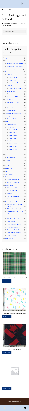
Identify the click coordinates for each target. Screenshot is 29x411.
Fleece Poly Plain (11, 157)
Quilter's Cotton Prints (12, 188)
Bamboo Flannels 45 (12, 124)
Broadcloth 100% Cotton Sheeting (15, 66)
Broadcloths (8, 60)
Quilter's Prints (9, 185)
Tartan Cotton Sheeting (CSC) (14, 232)
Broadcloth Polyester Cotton (14, 69)
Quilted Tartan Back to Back (14, 218)
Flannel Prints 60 (13, 152)
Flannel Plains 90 (13, 138)
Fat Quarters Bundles (12, 116)
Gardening (7, 160)
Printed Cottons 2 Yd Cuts (13, 182)
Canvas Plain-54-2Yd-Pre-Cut (16, 88)
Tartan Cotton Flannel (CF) (13, 227)
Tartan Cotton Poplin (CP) (13, 230)
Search (14, 408)
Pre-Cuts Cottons (9, 177)
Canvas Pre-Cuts (11, 91)
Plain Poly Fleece (9, 174)
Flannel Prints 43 (13, 149)
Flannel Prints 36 (13, 146)
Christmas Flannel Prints (13, 105)
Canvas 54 (9, 85)
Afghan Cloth (8, 58)
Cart (22, 407)
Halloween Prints (9, 163)
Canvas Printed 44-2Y (14, 80)
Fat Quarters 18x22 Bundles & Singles (14, 113)
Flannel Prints (10, 141)
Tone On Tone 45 (13, 190)
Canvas (7, 72)
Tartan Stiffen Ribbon (12, 235)
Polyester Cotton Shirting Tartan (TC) (16, 209)
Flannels (7, 121)
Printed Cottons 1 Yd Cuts (15, 94)
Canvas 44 (9, 74)
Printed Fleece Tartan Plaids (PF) (15, 216)
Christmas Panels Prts (12, 107)
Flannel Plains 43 (13, 135)
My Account (5, 408)
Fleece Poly (8, 154)
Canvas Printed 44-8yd (12, 96)
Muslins (7, 171)
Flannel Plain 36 (13, 132)
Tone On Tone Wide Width (15, 199)
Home (4, 9)
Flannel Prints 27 (13, 143)
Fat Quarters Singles (12, 119)
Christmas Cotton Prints (13, 102)
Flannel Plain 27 (13, 130)
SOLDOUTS (9, 193)
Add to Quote (6, 281)
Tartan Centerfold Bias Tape (14, 224)
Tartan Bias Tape (11, 221)
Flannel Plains (10, 127)
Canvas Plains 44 (13, 77)
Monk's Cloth (8, 168)
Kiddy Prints (8, 165)
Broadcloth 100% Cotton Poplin (15, 63)
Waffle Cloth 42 (9, 238)
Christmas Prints (9, 99)
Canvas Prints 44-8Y (13, 83)
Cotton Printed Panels (10, 110)
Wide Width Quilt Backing (13, 196)
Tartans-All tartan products (12, 201)
